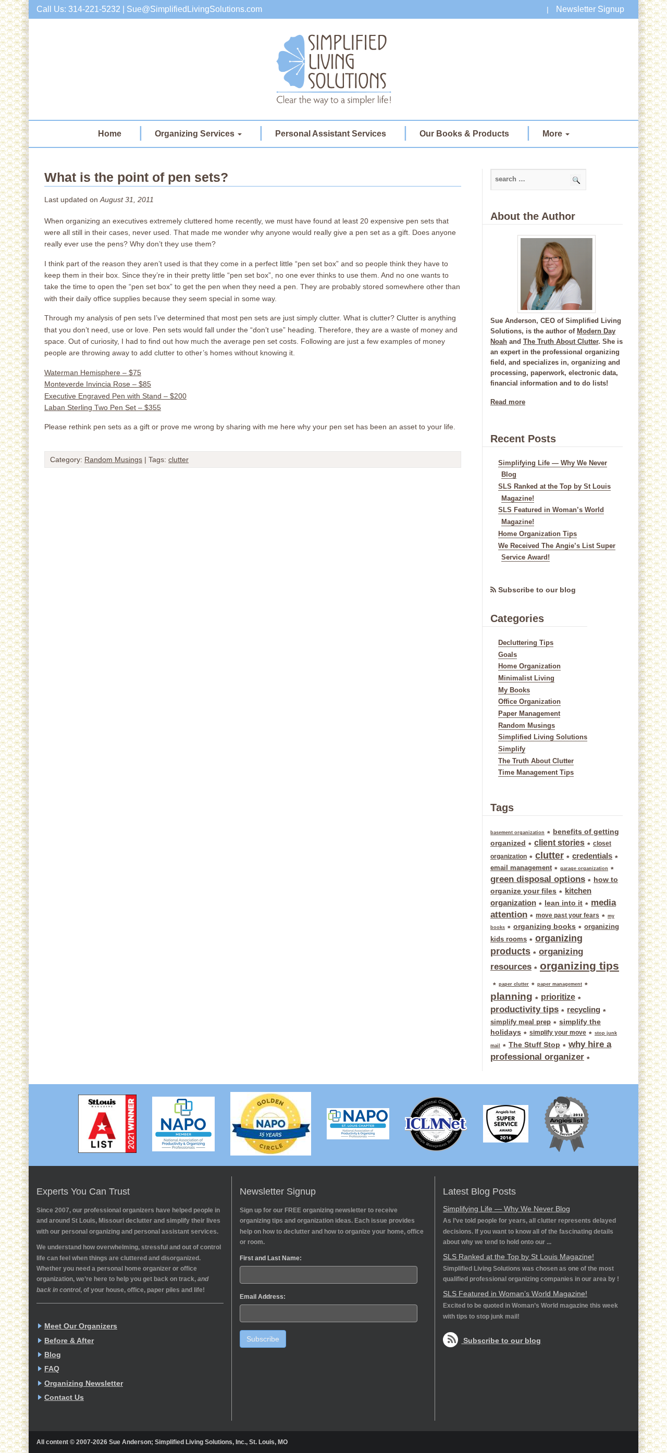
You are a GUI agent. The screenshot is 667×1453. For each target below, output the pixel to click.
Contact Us (64, 1397)
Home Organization (529, 666)
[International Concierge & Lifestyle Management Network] (436, 1124)
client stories (559, 842)
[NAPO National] (183, 1124)
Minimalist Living (526, 678)
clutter (178, 459)
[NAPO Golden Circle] (271, 1123)
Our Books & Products (464, 133)
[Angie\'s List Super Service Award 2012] (566, 1124)
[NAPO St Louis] (358, 1123)
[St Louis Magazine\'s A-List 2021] (107, 1124)
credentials (592, 856)
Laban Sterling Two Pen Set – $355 (102, 407)
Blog (52, 1354)
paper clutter (514, 984)
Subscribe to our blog (537, 590)
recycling (583, 1009)
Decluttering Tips (525, 643)
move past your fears (567, 915)
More (553, 133)
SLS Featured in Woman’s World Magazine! (515, 1293)
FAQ (51, 1368)
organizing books (544, 926)
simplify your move (557, 1032)
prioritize (558, 996)
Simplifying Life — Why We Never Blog (506, 1208)
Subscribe (262, 1339)
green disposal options (537, 879)
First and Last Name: (271, 1258)
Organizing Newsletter (83, 1383)
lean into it (564, 903)
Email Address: (263, 1296)
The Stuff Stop (534, 1044)
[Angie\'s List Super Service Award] (505, 1123)
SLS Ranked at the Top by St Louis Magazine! (518, 1256)
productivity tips (524, 1009)
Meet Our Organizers (80, 1326)
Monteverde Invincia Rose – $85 (97, 384)
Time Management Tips (536, 772)
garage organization (584, 868)
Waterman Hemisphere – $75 (92, 372)
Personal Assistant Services (330, 133)
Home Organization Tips (537, 534)
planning (511, 996)
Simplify (511, 749)
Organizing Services (196, 133)
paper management (559, 984)
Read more (507, 402)
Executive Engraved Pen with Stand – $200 (115, 396)
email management (521, 868)
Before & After (69, 1340)
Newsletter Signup (590, 9)
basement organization (517, 832)
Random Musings (113, 459)
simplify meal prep (520, 1022)
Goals (507, 655)
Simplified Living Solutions (333, 69)
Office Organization (529, 701)
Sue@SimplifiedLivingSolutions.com (194, 9)
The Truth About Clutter (560, 341)
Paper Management (529, 713)
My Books (514, 690)
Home (109, 133)
